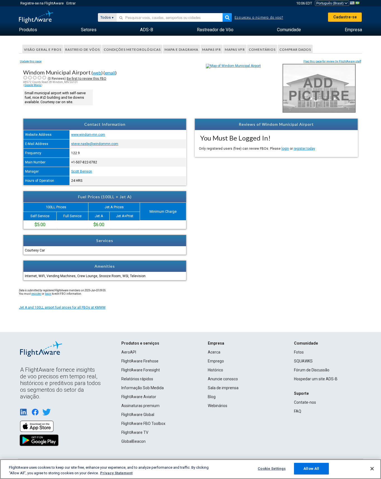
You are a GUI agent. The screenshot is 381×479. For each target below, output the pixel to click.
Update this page (31, 61)
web (97, 72)
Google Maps (32, 85)
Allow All (311, 468)
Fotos (299, 352)
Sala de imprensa (223, 388)
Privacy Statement (116, 473)
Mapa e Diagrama (181, 49)
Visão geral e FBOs (42, 49)
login (285, 149)
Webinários (217, 405)
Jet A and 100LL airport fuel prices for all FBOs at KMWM (62, 307)
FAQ (297, 411)
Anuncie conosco (223, 379)
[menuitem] (28, 30)
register (36, 293)
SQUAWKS (303, 361)
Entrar (71, 3)
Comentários (262, 49)
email (110, 72)
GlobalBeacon (133, 441)
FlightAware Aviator (138, 397)
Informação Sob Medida (142, 388)
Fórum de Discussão (311, 370)
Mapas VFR (235, 49)
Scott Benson (81, 171)
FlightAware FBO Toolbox (143, 423)
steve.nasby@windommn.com (94, 144)
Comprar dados (295, 49)
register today (304, 149)
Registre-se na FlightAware (42, 3)
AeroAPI (128, 352)
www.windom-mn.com (88, 135)
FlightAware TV (134, 432)
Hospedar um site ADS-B (315, 379)
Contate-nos (305, 402)
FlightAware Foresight (140, 370)
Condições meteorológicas (132, 49)
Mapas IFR (211, 49)
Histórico (215, 370)
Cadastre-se (345, 17)
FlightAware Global (137, 414)
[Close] (372, 469)
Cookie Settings (272, 468)
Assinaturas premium (140, 405)
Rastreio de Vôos (82, 49)
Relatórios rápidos (137, 379)
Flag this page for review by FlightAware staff (332, 61)
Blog (212, 397)
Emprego (216, 361)
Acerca (214, 352)
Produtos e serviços (140, 343)
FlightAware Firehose (139, 361)
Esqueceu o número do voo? (259, 18)
